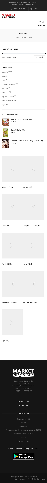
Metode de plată (23, 441)
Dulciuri (4, 88)
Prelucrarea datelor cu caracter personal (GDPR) (23, 430)
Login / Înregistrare (20, 9)
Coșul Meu (33, 9)
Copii (3, 80)
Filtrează (39, 57)
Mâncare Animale (8, 101)
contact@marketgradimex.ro (23, 4)
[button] (41, 25)
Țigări (3, 105)
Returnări (23, 423)
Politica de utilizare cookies (23, 434)
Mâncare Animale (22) (31, 302)
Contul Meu (23, 426)
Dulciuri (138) (7, 264)
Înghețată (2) (27, 264)
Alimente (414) (7, 187)
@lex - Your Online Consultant (33, 479)
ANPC (23, 437)
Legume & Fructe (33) (10, 302)
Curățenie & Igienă (8, 84)
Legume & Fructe (8, 96)
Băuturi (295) (27, 187)
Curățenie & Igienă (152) (31, 225)
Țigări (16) (5, 341)
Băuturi (4, 76)
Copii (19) (5, 225)
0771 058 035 (32, 2)
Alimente (5, 72)
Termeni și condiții (23, 419)
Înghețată (5, 92)
